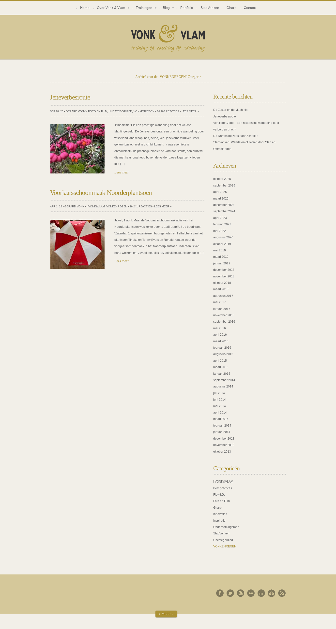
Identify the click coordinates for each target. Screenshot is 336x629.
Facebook (220, 593)
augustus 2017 (223, 296)
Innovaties (220, 514)
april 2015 (220, 360)
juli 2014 (219, 393)
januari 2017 (221, 309)
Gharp (231, 8)
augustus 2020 (223, 237)
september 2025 (224, 185)
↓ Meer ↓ (166, 614)
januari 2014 (221, 432)
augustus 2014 (223, 386)
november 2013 (223, 445)
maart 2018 (221, 289)
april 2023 (220, 218)
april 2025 (220, 192)
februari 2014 (222, 425)
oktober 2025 (222, 179)
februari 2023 (222, 224)
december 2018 (223, 270)
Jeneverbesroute (224, 116)
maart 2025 (221, 198)
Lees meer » (190, 111)
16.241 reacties (141, 206)
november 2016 (223, 315)
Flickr (251, 593)
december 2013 (223, 438)
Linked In (261, 593)
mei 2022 (219, 231)
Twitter (230, 593)
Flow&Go (219, 494)
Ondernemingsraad (226, 527)
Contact (250, 8)
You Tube (240, 593)
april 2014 (220, 412)
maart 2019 (221, 256)
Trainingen (142, 8)
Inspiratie (219, 520)
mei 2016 (219, 328)
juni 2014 (219, 399)
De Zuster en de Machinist (230, 110)
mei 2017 (219, 302)
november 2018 (223, 276)
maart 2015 (221, 367)
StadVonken (209, 8)
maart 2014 (221, 419)
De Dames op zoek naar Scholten (235, 136)
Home (85, 8)
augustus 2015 (223, 354)
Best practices (222, 488)
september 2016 (224, 321)
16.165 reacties (168, 111)
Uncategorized (120, 111)
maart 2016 (221, 341)
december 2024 (223, 205)
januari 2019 (221, 263)
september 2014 (224, 380)
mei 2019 (219, 250)
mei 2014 (219, 406)
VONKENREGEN (144, 111)
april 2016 (220, 334)
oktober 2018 (222, 283)
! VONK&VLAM (96, 206)
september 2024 (224, 211)
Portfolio (186, 8)
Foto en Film (97, 111)
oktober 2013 (222, 451)
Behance (271, 593)
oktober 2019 (222, 244)
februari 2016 (222, 347)
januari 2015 (221, 373)
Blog (164, 8)
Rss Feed (282, 593)
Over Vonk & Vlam (109, 8)
